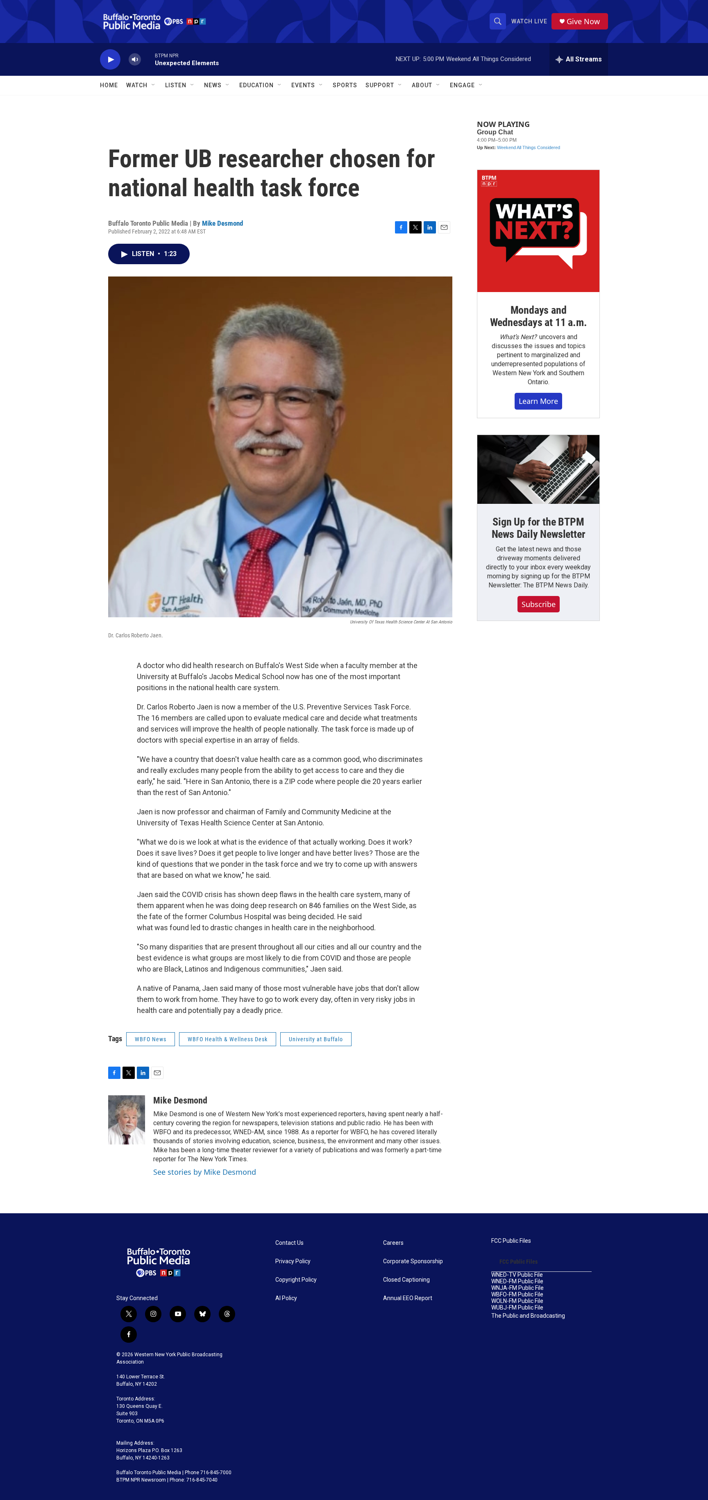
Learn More (538, 401)
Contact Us (289, 1243)
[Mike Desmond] (126, 1119)
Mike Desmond (222, 223)
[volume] (135, 59)
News (213, 85)
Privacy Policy (293, 1261)
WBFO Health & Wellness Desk (228, 1039)
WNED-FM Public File (517, 1281)
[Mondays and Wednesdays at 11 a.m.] (538, 231)
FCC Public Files (511, 1241)
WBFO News (150, 1039)
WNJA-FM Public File (517, 1288)
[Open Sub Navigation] (153, 85)
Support (379, 85)
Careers (393, 1243)
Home (109, 85)
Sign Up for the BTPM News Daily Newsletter (538, 528)
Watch (137, 85)
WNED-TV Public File (517, 1275)
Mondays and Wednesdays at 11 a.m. (538, 316)
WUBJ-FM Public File (517, 1308)
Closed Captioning (406, 1280)
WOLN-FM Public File (517, 1301)
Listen (175, 85)
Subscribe (539, 604)
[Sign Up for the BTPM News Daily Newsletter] (538, 469)
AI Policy (286, 1298)
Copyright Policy (296, 1280)
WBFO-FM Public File (517, 1295)
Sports (345, 85)
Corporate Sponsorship (413, 1261)
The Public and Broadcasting (528, 1316)
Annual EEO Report (407, 1298)
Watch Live (529, 21)
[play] (110, 59)
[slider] (148, 59)
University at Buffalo (316, 1039)
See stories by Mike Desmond (204, 1172)
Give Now (583, 21)
